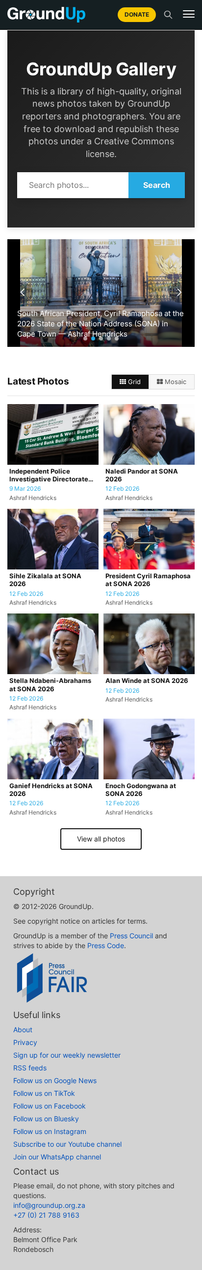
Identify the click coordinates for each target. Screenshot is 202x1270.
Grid (133, 382)
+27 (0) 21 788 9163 (46, 1215)
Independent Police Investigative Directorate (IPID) (48, 476)
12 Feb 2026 (122, 488)
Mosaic (174, 382)
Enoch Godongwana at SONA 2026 (140, 789)
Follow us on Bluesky (46, 1118)
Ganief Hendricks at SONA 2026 (51, 789)
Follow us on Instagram (49, 1131)
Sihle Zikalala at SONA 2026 (45, 580)
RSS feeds (30, 1068)
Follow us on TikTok (44, 1093)
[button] (189, 14)
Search (156, 185)
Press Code (105, 945)
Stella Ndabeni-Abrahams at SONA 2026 (50, 684)
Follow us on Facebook (49, 1106)
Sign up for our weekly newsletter (67, 1055)
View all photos (101, 839)
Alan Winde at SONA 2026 (146, 680)
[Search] (168, 14)
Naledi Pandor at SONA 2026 (141, 475)
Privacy (25, 1042)
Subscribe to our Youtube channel (67, 1144)
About (22, 1029)
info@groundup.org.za (49, 1205)
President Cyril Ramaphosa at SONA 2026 (148, 580)
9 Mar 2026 (25, 488)
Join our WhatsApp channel (57, 1157)
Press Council (131, 935)
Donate (137, 14)
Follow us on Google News (55, 1080)
